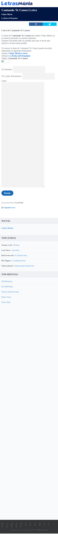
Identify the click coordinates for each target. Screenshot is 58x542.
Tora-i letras (5, 302)
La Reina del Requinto (9, 18)
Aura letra (15, 250)
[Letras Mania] (24, 3)
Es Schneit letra (21, 255)
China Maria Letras (18, 53)
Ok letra (16, 245)
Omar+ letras (6, 297)
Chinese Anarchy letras (10, 292)
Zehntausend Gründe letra (24, 266)
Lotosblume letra (19, 261)
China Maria (6, 14)
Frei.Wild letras (7, 287)
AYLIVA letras (6, 281)
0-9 (2, 523)
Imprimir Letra (9, 208)
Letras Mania (7, 228)
